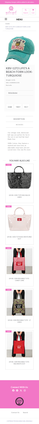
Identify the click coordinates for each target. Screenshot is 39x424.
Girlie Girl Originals (25, 421)
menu (19, 19)
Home (7, 24)
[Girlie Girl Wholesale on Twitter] (21, 390)
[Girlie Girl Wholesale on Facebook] (13, 390)
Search (25, 412)
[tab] (19, 119)
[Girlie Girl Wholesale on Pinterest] (17, 390)
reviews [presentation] (19, 125)
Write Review (12, 93)
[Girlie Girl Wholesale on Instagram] (25, 390)
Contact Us (15, 412)
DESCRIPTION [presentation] (19, 119)
